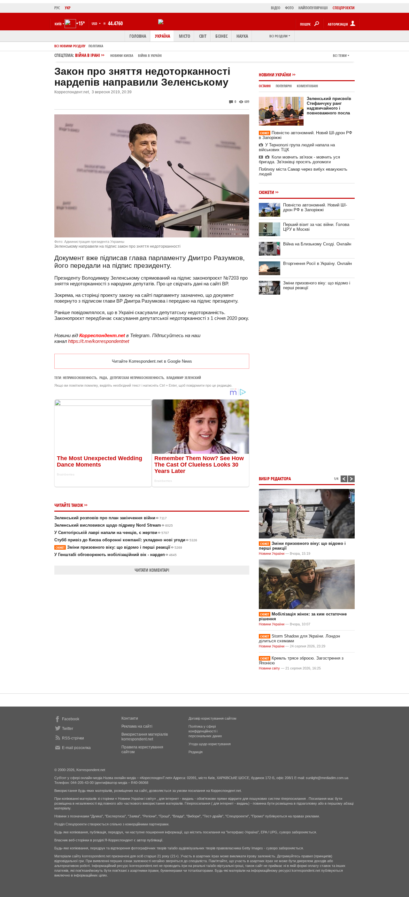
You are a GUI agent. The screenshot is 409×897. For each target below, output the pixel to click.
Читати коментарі (152, 570)
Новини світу (269, 668)
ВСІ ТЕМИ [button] (340, 55)
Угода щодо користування (210, 744)
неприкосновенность (79, 377)
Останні (265, 85)
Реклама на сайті (136, 726)
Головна (137, 36)
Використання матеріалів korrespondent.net (144, 736)
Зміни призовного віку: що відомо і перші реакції (119, 547)
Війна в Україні (150, 55)
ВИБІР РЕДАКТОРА (275, 479)
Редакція (196, 752)
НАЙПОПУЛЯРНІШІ (313, 8)
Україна (162, 36)
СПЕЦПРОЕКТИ (344, 8)
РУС (57, 8)
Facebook (70, 719)
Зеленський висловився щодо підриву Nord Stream (113, 525)
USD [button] (95, 23)
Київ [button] (58, 23)
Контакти (129, 718)
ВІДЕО (275, 8)
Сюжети (266, 192)
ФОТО (289, 8)
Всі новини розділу (69, 45)
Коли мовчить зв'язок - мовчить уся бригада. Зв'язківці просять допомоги (299, 159)
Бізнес (221, 36)
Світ (202, 36)
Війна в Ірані (118, 55)
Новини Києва (121, 55)
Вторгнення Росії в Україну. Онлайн (317, 263)
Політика (96, 45)
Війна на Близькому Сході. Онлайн (317, 244)
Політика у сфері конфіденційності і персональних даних (205, 731)
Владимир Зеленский (183, 377)
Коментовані (307, 85)
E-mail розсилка (76, 748)
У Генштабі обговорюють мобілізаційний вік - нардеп (115, 554)
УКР (68, 8)
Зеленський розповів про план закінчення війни (110, 517)
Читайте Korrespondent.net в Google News (152, 361)
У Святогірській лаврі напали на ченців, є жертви (111, 532)
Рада (103, 377)
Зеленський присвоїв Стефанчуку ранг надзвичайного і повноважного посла (329, 105)
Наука (242, 36)
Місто (184, 36)
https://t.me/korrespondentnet (98, 341)
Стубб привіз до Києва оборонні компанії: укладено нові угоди (125, 539)
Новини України (275, 75)
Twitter (67, 728)
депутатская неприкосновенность (137, 377)
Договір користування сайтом (212, 718)
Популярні (284, 85)
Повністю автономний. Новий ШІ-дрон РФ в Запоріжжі (315, 207)
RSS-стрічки (73, 738)
